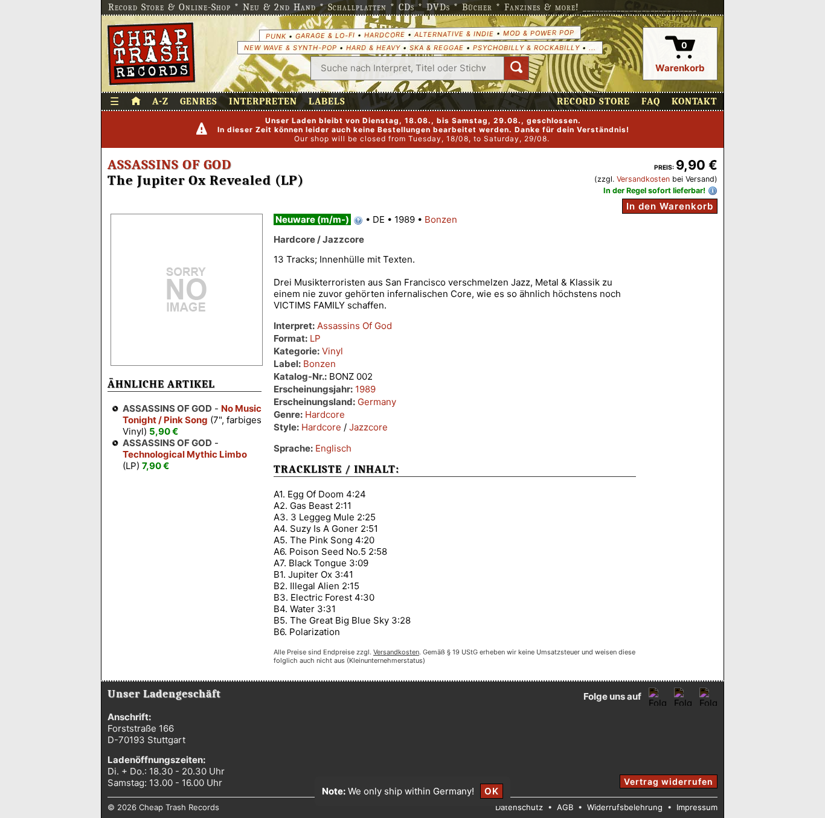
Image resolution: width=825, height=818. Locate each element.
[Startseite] (151, 54)
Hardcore (384, 34)
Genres (198, 101)
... (592, 47)
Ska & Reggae (436, 47)
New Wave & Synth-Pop (290, 47)
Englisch (333, 448)
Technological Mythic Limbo (185, 454)
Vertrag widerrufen (668, 781)
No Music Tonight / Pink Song (192, 414)
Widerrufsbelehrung (625, 807)
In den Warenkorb (669, 206)
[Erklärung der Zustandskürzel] (358, 220)
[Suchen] (516, 68)
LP (315, 338)
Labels (327, 101)
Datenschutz (519, 807)
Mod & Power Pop (538, 32)
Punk (275, 35)
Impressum (696, 807)
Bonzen (441, 219)
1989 (365, 389)
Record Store (593, 101)
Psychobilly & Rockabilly (526, 47)
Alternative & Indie (453, 34)
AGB (565, 807)
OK (491, 791)
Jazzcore (368, 427)
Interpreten (263, 101)
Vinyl (332, 351)
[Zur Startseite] (136, 101)
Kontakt (694, 101)
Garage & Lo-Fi (325, 35)
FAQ (650, 101)
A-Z (160, 101)
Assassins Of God (169, 165)
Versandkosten (643, 179)
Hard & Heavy (373, 47)
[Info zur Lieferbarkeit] (712, 191)
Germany (377, 401)
